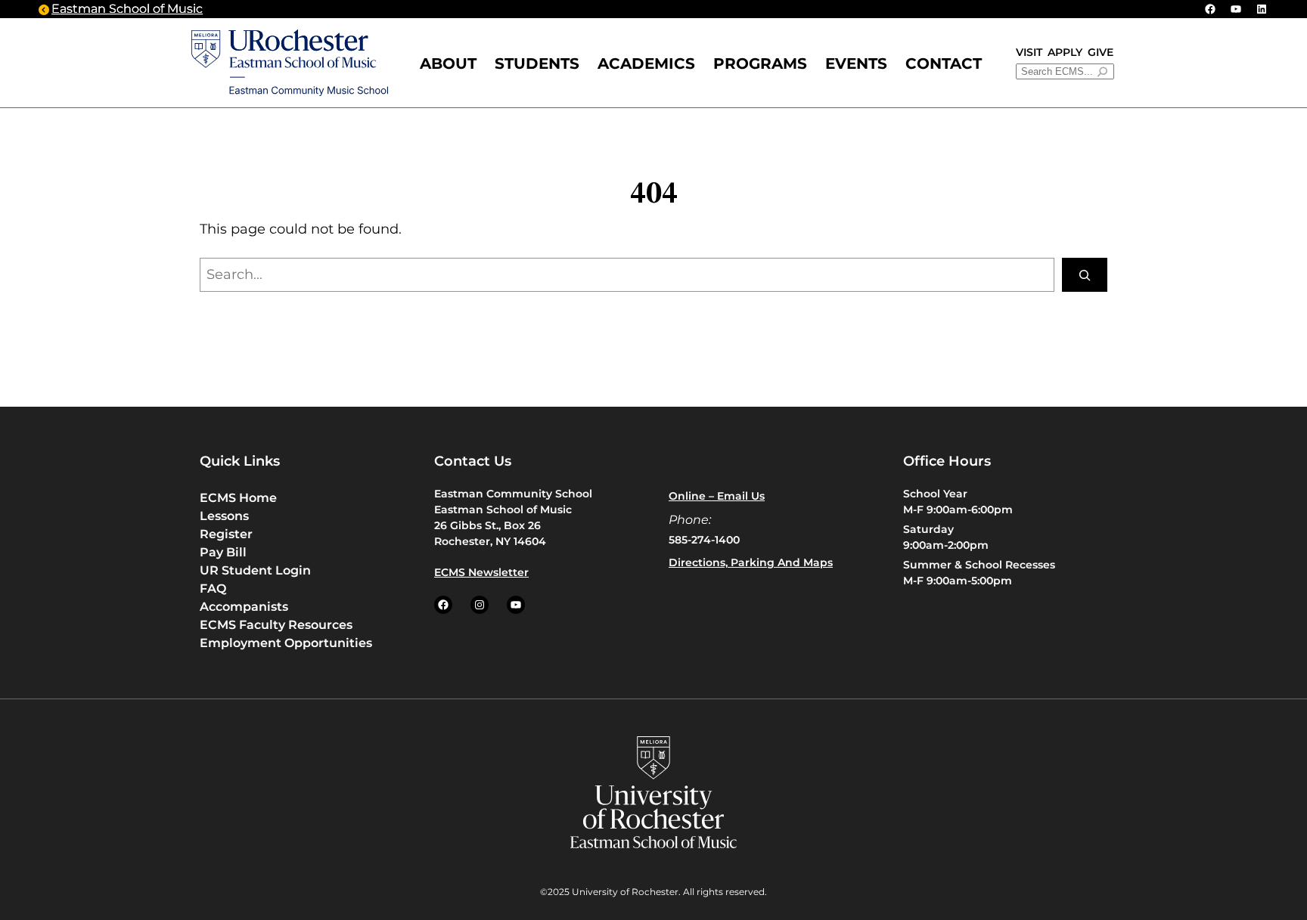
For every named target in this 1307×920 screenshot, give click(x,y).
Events (856, 63)
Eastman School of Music (127, 9)
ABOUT (448, 63)
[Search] (1084, 275)
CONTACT (943, 63)
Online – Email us (717, 496)
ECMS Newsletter (481, 572)
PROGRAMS (760, 63)
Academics (646, 63)
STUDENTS (537, 63)
